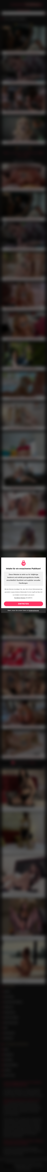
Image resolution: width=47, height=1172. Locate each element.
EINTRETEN (23, 604)
